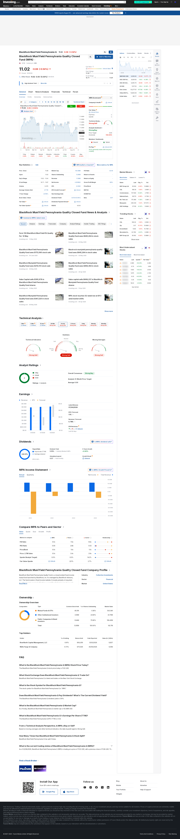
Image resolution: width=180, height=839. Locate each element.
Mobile (118, 785)
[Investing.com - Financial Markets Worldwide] (11, 2)
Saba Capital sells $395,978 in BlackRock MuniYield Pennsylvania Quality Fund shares (33, 282)
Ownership (37, 97)
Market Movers (126, 172)
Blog (117, 781)
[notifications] (171, 2)
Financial (109, 579)
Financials (55, 92)
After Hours (33, 9)
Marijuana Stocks (105, 9)
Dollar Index (123, 96)
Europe (74, 9)
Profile (30, 97)
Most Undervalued (125, 255)
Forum (75, 92)
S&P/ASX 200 (124, 76)
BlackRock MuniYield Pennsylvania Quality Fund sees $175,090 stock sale (35, 250)
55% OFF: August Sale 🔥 (143, 2)
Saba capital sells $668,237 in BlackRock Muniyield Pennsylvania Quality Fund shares (85, 282)
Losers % (142, 177)
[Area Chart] (25, 102)
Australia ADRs (59, 9)
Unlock (52, 561)
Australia (25, 9)
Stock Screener (96, 6)
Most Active (123, 177)
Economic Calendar (83, 6)
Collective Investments (104, 575)
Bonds (140, 53)
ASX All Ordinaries (125, 83)
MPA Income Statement (33, 469)
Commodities (131, 53)
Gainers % (133, 177)
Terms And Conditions (146, 834)
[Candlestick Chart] (21, 102)
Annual (21, 475)
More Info (44, 83)
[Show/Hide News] (68, 102)
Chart (30, 92)
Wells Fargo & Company (28, 647)
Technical (66, 92)
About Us (143, 781)
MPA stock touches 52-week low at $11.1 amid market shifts (85, 297)
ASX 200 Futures (125, 79)
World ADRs (49, 9)
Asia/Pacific (90, 9)
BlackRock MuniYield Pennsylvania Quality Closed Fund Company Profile (63, 570)
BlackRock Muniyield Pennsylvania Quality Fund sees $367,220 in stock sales (34, 299)
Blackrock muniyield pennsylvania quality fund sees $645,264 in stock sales (85, 250)
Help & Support (145, 789)
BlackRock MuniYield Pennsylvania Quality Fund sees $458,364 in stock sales (83, 266)
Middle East (81, 9)
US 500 (122, 86)
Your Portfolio (121, 789)
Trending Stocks (126, 214)
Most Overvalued (139, 255)
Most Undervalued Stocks (127, 248)
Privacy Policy (161, 834)
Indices (122, 53)
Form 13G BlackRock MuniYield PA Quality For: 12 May (36, 234)
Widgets (119, 794)
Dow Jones (123, 89)
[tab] (23, 324)
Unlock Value (107, 68)
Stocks (7, 9)
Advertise (143, 785)
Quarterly (30, 475)
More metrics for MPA (105, 165)
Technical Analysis (30, 318)
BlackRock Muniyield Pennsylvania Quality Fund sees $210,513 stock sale (34, 264)
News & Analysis (42, 92)
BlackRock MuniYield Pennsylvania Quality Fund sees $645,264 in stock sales (83, 236)
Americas (68, 9)
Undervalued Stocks (131, 9)
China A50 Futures (125, 93)
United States (108, 583)
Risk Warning (173, 834)
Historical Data (47, 97)
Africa (96, 9)
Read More (23, 583)
